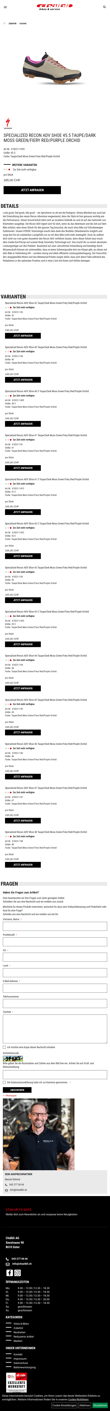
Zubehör (12, 23)
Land (5, 965)
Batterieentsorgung (25, 1367)
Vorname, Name (11, 919)
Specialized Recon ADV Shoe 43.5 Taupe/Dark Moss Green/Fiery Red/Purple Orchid (47, 611)
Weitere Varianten (24, 164)
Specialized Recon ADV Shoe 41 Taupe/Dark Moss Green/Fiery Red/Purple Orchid (46, 435)
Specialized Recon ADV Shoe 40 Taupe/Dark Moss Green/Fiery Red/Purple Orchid (46, 347)
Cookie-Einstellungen (64, 1405)
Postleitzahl (9, 934)
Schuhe (22, 23)
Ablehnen (84, 1405)
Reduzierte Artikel (24, 1336)
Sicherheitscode (11, 1053)
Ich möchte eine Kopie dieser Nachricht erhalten (31, 1047)
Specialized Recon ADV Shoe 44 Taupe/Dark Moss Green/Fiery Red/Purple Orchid (46, 655)
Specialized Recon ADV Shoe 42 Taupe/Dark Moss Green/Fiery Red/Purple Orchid (46, 302)
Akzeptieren (100, 1405)
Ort (4, 950)
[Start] (4, 23)
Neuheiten (19, 1332)
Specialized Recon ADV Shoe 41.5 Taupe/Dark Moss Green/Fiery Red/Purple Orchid (47, 479)
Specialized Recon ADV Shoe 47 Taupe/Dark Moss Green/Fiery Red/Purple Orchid (46, 787)
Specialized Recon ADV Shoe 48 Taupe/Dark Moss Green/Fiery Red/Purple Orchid (46, 831)
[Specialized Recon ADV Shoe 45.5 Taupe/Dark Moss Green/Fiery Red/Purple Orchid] (55, 68)
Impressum (20, 1358)
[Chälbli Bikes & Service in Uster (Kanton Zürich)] (55, 7)
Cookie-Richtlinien (78, 1399)
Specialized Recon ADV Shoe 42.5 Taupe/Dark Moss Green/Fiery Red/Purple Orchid (47, 523)
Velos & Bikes (21, 1323)
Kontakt (18, 1354)
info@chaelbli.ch (18, 1189)
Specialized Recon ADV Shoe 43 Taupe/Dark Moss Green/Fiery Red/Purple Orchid (46, 567)
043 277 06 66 (16, 1184)
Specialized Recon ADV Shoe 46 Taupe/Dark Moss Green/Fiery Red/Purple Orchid (46, 743)
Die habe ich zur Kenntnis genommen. (38, 1082)
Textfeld (7, 1011)
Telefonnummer (11, 996)
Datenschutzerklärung (22, 1082)
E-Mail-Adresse (10, 981)
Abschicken (17, 1089)
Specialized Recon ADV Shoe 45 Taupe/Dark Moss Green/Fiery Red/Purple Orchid (46, 699)
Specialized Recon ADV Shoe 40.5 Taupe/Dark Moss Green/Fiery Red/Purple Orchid (47, 391)
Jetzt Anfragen (32, 190)
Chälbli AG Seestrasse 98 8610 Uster (15, 1242)
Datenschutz (21, 1363)
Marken (18, 1340)
